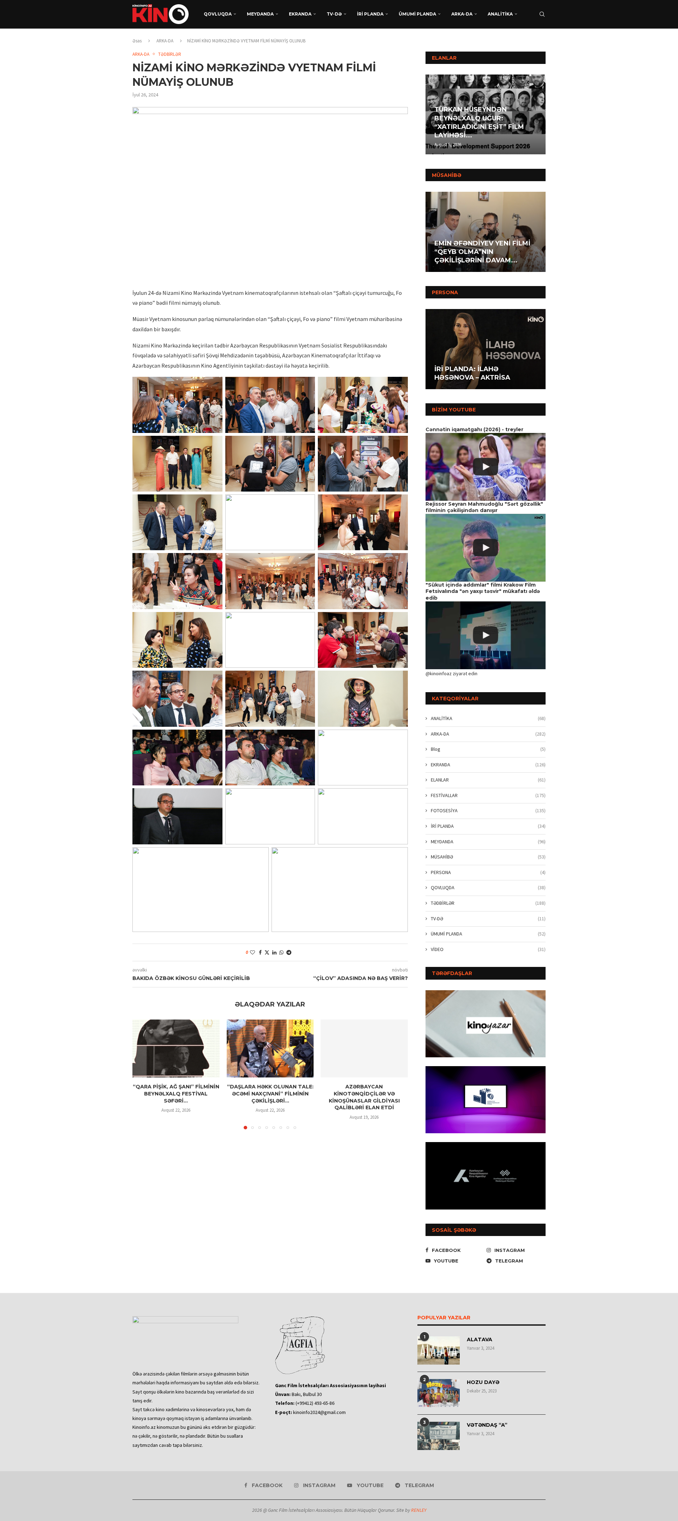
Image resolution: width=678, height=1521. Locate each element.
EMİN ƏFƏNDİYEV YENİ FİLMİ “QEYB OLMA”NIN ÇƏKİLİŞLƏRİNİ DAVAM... (482, 252)
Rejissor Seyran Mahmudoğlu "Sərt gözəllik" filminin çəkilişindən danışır (484, 507)
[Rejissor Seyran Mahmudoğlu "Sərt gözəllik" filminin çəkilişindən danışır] (486, 547)
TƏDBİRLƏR (488, 903)
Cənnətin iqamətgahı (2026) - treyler (474, 429)
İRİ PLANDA (370, 14)
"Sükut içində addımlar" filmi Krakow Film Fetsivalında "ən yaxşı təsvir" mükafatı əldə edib (483, 591)
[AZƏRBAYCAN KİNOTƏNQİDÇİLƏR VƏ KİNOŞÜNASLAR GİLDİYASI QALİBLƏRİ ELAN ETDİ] (364, 1048)
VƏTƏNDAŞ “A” (487, 1425)
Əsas (137, 41)
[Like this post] (252, 952)
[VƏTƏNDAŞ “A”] (438, 1436)
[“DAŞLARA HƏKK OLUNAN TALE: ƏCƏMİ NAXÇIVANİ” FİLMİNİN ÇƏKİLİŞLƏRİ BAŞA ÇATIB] (270, 1048)
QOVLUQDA (218, 14)
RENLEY (418, 1510)
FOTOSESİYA (488, 810)
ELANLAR (488, 780)
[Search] (542, 14)
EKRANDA (300, 14)
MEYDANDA (260, 14)
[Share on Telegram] (288, 952)
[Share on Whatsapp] (281, 952)
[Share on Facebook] (260, 952)
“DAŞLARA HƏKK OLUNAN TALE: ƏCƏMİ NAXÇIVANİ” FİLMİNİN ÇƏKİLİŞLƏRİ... (270, 1093)
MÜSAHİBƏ (488, 857)
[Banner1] (486, 1023)
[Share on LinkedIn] (274, 952)
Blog (488, 749)
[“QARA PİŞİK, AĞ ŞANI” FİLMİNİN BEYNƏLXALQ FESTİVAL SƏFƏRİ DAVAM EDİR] (176, 1048)
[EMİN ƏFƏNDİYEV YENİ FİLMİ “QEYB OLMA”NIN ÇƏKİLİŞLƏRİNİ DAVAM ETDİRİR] (486, 232)
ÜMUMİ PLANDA (417, 14)
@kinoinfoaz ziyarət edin (451, 673)
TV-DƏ (334, 14)
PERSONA (488, 872)
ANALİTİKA (500, 14)
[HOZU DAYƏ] (438, 1393)
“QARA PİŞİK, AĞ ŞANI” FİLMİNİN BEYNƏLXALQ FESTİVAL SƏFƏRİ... (176, 1093)
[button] (432, 114)
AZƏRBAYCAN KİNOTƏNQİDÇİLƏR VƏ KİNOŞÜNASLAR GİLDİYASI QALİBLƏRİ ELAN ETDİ (364, 1097)
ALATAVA (479, 1339)
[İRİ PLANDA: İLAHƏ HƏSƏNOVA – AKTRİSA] (486, 349)
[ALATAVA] (438, 1350)
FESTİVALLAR (488, 795)
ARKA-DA (461, 14)
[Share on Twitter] (266, 952)
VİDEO (488, 949)
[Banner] (486, 1175)
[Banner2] (486, 1099)
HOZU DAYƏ (483, 1382)
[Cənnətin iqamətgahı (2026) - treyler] (486, 466)
